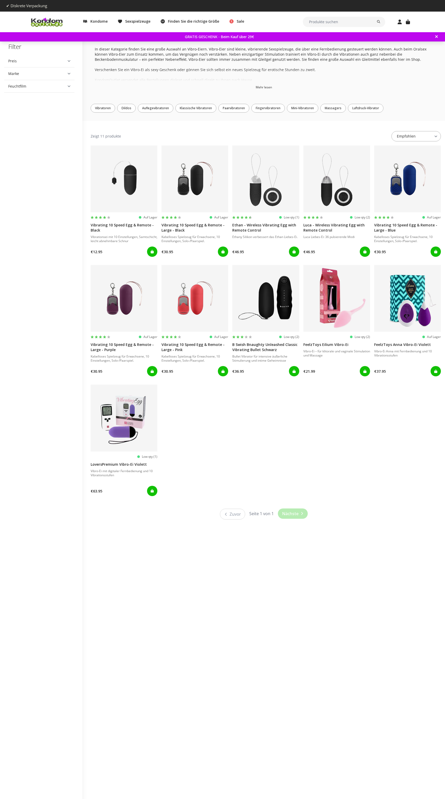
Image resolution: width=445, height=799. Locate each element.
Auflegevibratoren (155, 108)
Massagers (333, 108)
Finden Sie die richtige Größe (193, 21)
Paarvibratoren (234, 108)
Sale (240, 21)
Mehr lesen (264, 87)
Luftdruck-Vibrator (365, 108)
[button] (39, 61)
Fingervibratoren (268, 108)
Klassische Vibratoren (196, 108)
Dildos (126, 108)
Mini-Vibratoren (302, 108)
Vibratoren (103, 108)
